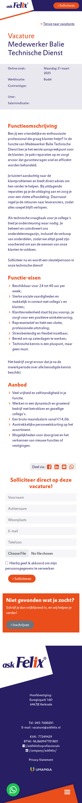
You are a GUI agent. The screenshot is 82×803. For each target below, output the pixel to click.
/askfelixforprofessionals (42, 746)
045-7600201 (44, 723)
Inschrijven (20, 625)
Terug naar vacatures (59, 24)
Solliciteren (67, 5)
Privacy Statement (41, 760)
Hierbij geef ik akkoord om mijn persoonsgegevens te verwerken (31, 565)
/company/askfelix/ (42, 750)
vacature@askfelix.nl (46, 727)
